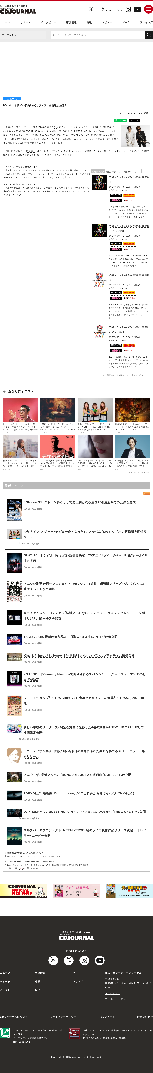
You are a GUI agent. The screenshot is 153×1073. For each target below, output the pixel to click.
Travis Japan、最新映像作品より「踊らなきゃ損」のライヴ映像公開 (71, 636)
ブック (126, 22)
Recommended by (135, 472)
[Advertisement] (76, 68)
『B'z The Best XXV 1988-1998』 (51, 135)
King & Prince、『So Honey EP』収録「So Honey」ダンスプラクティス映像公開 (79, 655)
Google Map (112, 993)
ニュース (5, 22)
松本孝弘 (16, 166)
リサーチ (25, 22)
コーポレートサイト (116, 999)
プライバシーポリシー (63, 1016)
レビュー (107, 22)
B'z (119, 113)
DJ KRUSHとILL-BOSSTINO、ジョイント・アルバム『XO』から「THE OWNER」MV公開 (85, 811)
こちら (40, 856)
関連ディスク (98, 171)
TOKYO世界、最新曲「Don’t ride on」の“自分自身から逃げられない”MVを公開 (79, 793)
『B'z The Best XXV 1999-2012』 (87, 135)
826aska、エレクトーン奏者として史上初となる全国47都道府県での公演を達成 (80, 502)
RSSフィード (107, 1016)
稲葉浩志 (16, 184)
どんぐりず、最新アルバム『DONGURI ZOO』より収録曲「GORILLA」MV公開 (77, 774)
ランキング (146, 22)
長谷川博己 (52, 154)
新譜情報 (71, 22)
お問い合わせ (145, 1016)
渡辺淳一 (30, 150)
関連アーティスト (114, 171)
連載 (89, 22)
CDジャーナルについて (14, 1016)
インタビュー (48, 22)
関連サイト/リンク (132, 171)
